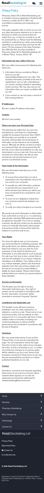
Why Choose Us (9, 414)
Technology (7, 420)
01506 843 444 (9, 454)
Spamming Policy (8, 445)
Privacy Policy (7, 441)
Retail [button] (16, 433)
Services (6, 402)
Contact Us (7, 426)
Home (4, 396)
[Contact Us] (34, 3)
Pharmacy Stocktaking (11, 408)
